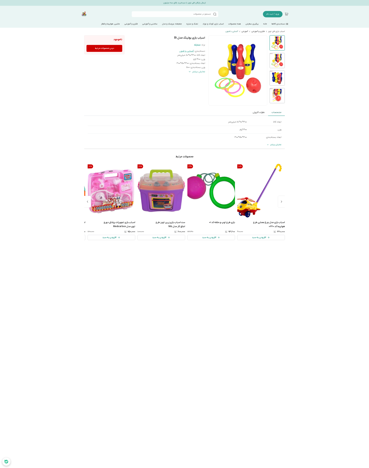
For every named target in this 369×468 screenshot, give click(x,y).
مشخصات (276, 112)
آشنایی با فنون (231, 31)
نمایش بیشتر (275, 144)
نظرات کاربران (259, 112)
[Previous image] (212, 70)
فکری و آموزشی (258, 31)
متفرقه (197, 44)
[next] (87, 201)
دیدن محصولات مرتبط (104, 48)
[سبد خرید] (286, 14)
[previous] (281, 201)
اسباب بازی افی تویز (276, 31)
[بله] (6, 462)
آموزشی (244, 31)
